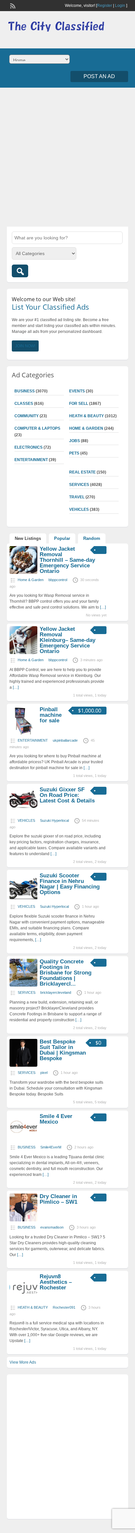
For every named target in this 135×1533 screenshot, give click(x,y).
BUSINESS (24, 391)
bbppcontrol (57, 580)
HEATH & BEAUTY (86, 416)
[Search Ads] (20, 271)
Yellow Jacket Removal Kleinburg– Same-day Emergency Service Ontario (67, 640)
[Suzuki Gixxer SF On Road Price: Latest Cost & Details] (23, 813)
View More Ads (23, 1362)
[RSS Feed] (12, 5)
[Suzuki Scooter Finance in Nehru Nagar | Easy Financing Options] (23, 899)
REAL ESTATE (82, 472)
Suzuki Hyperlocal (54, 820)
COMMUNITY (26, 416)
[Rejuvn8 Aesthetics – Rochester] (23, 1300)
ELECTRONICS (28, 447)
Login (120, 5)
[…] (103, 607)
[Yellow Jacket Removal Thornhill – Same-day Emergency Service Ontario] (23, 572)
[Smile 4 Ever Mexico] (23, 1140)
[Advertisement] (67, 156)
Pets (74, 453)
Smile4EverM (50, 1147)
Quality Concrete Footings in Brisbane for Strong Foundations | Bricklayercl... (65, 972)
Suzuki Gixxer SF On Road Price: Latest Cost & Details (67, 795)
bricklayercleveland (55, 992)
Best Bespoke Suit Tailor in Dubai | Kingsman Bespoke (63, 1050)
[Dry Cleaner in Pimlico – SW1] (23, 1220)
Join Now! (25, 346)
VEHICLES (79, 509)
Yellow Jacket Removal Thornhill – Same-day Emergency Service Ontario (67, 560)
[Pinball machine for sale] (23, 733)
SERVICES (79, 484)
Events (77, 391)
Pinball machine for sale (51, 715)
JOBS (74, 441)
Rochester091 (64, 1307)
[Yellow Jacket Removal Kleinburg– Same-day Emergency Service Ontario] (23, 652)
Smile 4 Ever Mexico (56, 1119)
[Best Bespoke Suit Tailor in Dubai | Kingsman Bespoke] (23, 1065)
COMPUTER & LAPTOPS (37, 428)
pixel (44, 1073)
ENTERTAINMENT (31, 459)
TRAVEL (77, 497)
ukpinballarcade (65, 740)
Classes (23, 403)
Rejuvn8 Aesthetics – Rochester (56, 1282)
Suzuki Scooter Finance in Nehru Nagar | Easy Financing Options (70, 883)
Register (104, 5)
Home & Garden (86, 428)
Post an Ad (99, 76)
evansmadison (52, 1227)
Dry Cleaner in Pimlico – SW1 (58, 1199)
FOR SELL (78, 403)
